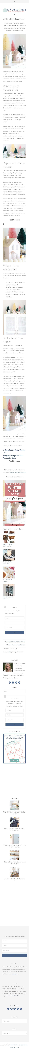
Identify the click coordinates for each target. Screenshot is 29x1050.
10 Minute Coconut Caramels (7, 580)
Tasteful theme (15, 1044)
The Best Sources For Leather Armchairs (8, 545)
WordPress (12, 1047)
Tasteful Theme (13, 1045)
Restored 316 (23, 1044)
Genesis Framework (23, 1045)
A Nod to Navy (14, 10)
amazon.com (9, 996)
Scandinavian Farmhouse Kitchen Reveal (14, 813)
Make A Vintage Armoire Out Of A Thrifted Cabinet (14, 846)
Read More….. (15, 974)
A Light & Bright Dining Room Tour (14, 879)
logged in (12, 652)
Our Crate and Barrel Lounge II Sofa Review (14, 829)
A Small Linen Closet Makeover (8, 597)
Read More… (15, 678)
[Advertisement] (14, 781)
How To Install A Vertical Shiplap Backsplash (15, 863)
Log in (17, 1047)
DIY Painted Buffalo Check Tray (7, 562)
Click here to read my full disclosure (18, 472)
